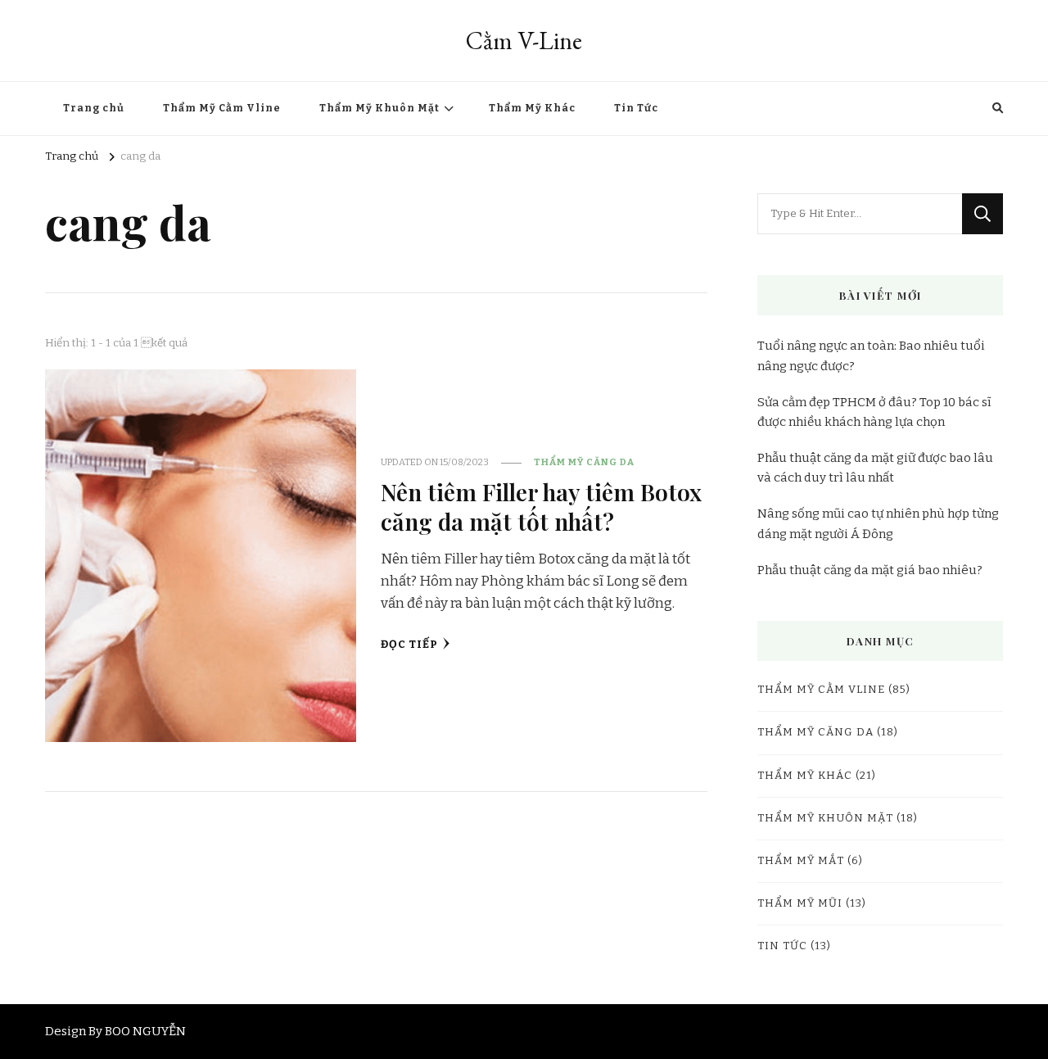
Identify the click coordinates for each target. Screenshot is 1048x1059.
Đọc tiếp (409, 644)
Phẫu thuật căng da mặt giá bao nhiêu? (869, 570)
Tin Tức (636, 108)
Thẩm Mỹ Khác (532, 108)
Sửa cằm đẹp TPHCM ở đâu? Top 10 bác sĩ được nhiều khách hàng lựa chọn (874, 412)
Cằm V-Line (524, 41)
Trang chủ (93, 108)
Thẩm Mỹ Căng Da (584, 462)
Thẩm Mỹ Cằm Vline (222, 108)
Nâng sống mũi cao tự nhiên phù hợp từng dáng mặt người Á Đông (878, 523)
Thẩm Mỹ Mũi (799, 903)
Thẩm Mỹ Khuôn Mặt (379, 108)
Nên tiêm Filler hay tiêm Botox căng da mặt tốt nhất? (541, 506)
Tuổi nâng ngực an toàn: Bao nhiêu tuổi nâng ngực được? (871, 355)
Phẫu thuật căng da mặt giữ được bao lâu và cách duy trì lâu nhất (875, 467)
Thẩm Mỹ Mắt (800, 860)
